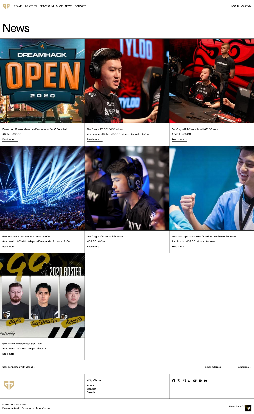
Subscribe (243, 366)
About (90, 385)
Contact (91, 388)
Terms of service (43, 408)
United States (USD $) (239, 406)
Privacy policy (28, 408)
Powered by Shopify (11, 408)
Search (91, 392)
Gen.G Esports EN (18, 404)
